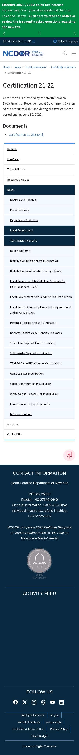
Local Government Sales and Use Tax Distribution (41, 297)
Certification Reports (63, 67)
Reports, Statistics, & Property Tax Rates (36, 333)
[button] (62, 53)
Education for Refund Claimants (30, 404)
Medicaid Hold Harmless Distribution (33, 323)
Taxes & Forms (16, 170)
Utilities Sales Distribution (27, 374)
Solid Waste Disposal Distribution (31, 353)
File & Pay (13, 159)
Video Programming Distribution (30, 384)
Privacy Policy (58, 729)
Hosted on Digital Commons (39, 746)
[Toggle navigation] (74, 53)
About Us (13, 424)
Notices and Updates (23, 200)
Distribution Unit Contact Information (34, 261)
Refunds (12, 149)
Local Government (36, 67)
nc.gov (54, 715)
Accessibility (53, 722)
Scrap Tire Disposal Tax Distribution (32, 343)
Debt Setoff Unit (20, 251)
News (17, 67)
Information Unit (21, 414)
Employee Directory (32, 715)
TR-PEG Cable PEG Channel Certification (35, 363)
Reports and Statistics (24, 220)
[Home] (23, 50)
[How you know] (33, 41)
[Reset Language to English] (55, 41)
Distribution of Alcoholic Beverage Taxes (35, 271)
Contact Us (14, 435)
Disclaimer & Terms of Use (28, 729)
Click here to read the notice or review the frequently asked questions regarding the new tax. (38, 21)
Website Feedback (29, 722)
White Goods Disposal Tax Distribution (34, 394)
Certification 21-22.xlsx (24, 134)
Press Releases (19, 210)
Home (6, 67)
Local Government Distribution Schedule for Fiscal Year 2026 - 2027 (37, 284)
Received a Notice (18, 180)
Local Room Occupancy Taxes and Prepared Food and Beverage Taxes (40, 310)
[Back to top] (69, 455)
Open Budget (39, 736)
